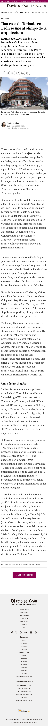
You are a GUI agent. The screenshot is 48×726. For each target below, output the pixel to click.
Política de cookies (36, 719)
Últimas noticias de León (24, 677)
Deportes (24, 650)
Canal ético (33, 722)
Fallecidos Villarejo (40, 1)
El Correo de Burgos (24, 691)
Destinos (24, 668)
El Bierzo (24, 644)
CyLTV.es (24, 697)
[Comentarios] (28, 73)
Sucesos (24, 662)
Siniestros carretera (26, 1)
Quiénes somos (24, 609)
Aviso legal (9, 719)
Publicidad (24, 612)
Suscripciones (24, 615)
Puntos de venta (24, 621)
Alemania (24, 564)
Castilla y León (24, 653)
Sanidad (24, 659)
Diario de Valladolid (24, 688)
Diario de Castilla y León (24, 685)
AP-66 (16, 1)
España (32, 564)
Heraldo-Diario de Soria (24, 694)
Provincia (24, 12)
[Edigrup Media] (24, 710)
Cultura (5, 18)
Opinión (24, 671)
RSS (24, 627)
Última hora (6, 12)
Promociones (24, 618)
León (16, 12)
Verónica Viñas (13, 123)
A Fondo (24, 665)
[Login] (45, 6)
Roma (38, 564)
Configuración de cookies (19, 722)
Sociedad (35, 12)
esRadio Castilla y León (24, 700)
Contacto (24, 624)
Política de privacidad (21, 719)
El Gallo (24, 674)
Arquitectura (10, 564)
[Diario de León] (24, 6)
